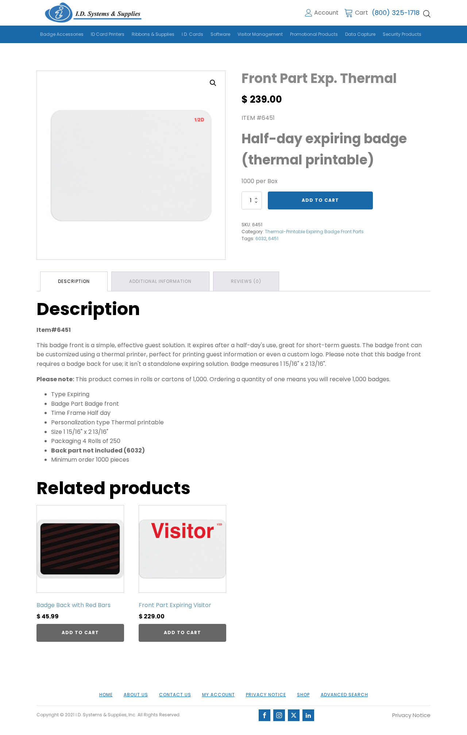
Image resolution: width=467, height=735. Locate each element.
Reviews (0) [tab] (246, 281)
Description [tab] (74, 281)
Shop (303, 695)
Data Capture (360, 34)
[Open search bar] (427, 14)
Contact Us (175, 695)
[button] (213, 83)
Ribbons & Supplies (153, 34)
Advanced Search (344, 695)
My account (218, 695)
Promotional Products (314, 34)
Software (220, 34)
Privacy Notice (266, 695)
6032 (260, 238)
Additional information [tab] (160, 281)
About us (136, 695)
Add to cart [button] (80, 632)
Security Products (402, 34)
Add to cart (320, 200)
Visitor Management (260, 34)
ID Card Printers (107, 34)
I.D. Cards (192, 34)
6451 (273, 238)
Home (106, 695)
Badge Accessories (62, 34)
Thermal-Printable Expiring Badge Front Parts (314, 231)
